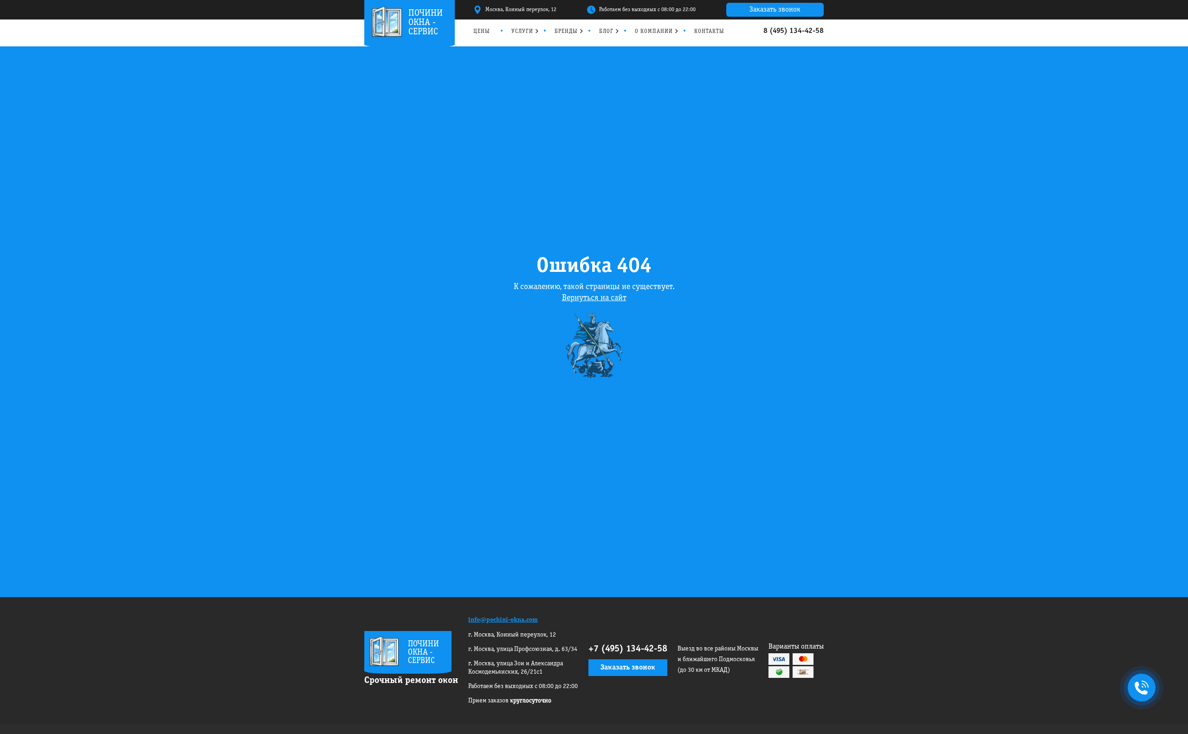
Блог (606, 31)
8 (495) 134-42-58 (793, 31)
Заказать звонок (775, 9)
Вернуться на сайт (594, 298)
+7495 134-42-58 (1140, 689)
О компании (654, 31)
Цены (481, 31)
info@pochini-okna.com (503, 620)
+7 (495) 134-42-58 (627, 649)
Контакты (709, 31)
